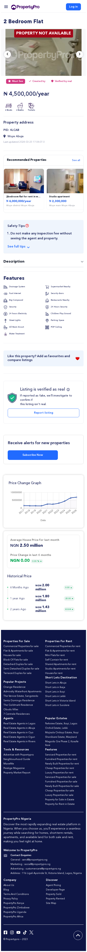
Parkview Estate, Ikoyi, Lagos (61, 723)
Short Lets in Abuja (55, 683)
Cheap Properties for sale (59, 791)
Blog (6, 890)
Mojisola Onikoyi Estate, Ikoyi (62, 732)
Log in (73, 6)
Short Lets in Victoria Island (60, 701)
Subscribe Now (32, 455)
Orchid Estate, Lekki (56, 728)
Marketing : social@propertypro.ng (30, 864)
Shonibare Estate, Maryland (61, 737)
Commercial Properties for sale (21, 646)
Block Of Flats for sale (15, 660)
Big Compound (15, 300)
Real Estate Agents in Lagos (19, 723)
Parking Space (57, 320)
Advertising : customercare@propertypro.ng (36, 869)
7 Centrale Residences (16, 714)
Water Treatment (16, 334)
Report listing (43, 412)
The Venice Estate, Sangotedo (20, 696)
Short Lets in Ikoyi (55, 692)
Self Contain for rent (56, 660)
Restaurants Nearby (59, 300)
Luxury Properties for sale (59, 795)
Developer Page (55, 890)
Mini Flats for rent (55, 655)
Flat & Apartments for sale (18, 651)
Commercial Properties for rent (62, 646)
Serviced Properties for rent (60, 755)
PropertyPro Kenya (13, 903)
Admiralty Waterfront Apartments (22, 691)
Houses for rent (54, 673)
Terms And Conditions (16, 894)
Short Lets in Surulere (57, 705)
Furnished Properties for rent (61, 759)
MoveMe (8, 764)
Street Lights (14, 320)
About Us (8, 885)
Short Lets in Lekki (55, 696)
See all (76, 160)
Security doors (57, 293)
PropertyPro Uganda (14, 912)
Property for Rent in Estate (60, 804)
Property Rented (55, 899)
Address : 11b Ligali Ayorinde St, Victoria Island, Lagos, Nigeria (46, 873)
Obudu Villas (10, 709)
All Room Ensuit (16, 327)
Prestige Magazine (14, 768)
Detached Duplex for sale (18, 664)
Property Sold (53, 894)
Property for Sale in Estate (59, 799)
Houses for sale (12, 655)
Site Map (51, 903)
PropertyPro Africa (13, 917)
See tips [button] (16, 246)
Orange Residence (14, 687)
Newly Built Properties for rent (62, 764)
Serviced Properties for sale (60, 777)
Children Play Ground (60, 314)
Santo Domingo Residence (19, 700)
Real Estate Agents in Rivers (19, 741)
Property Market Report (16, 773)
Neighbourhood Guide (16, 759)
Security (12, 307)
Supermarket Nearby (60, 287)
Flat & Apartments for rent (60, 651)
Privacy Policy (10, 899)
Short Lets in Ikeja (55, 687)
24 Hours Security (58, 307)
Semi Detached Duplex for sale (21, 669)
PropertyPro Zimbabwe (16, 908)
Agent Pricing (53, 885)
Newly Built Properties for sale (62, 786)
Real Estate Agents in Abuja (19, 728)
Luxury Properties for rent (59, 773)
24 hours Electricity (17, 314)
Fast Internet (14, 293)
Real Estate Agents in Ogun (19, 737)
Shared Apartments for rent (60, 664)
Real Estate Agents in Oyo (18, 732)
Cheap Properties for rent (59, 768)
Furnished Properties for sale (61, 782)
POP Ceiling (56, 327)
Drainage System (16, 287)
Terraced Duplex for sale (17, 673)
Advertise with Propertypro (18, 755)
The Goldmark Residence (18, 705)
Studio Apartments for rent (60, 669)
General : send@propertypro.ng (29, 860)
